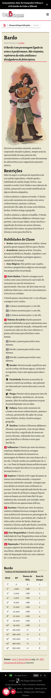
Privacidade (28, 688)
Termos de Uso (41, 688)
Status (20, 688)
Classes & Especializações (19, 25)
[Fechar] (47, 4)
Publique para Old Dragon (34, 692)
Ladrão (22, 43)
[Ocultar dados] (10, 688)
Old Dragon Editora (28, 680)
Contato (25, 695)
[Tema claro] (41, 675)
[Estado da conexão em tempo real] (5, 675)
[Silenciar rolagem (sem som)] (13, 691)
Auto (36, 675)
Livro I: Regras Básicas (21, 659)
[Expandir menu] (47, 14)
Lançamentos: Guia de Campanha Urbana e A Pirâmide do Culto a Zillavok (22, 4)
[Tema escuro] (45, 675)
